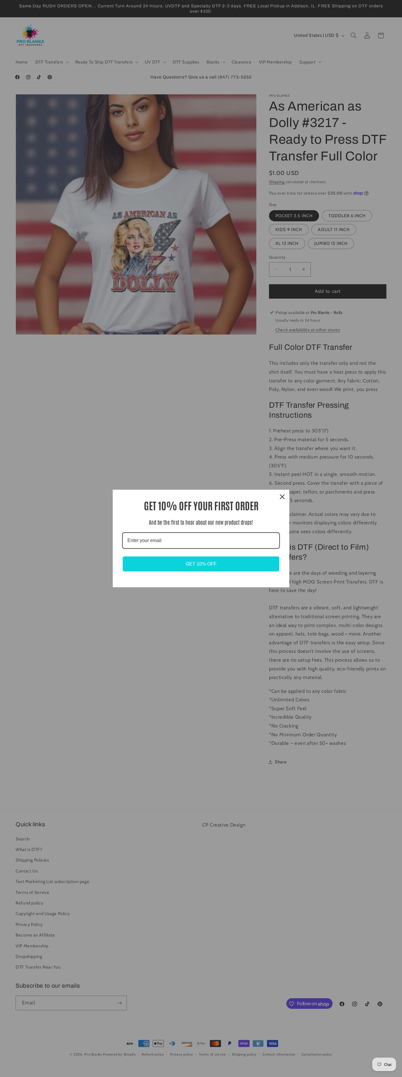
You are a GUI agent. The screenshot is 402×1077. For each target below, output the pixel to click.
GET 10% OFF (201, 563)
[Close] (282, 497)
